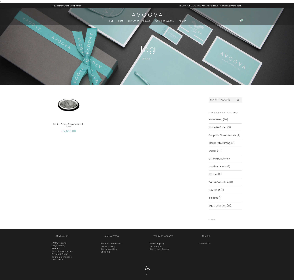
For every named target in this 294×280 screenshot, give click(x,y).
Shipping (105, 251)
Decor (212, 151)
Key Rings (214, 190)
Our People (155, 246)
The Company (157, 243)
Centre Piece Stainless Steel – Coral (68, 125)
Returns (56, 248)
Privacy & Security (61, 254)
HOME (110, 21)
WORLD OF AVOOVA (164, 21)
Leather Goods (218, 166)
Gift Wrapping (108, 246)
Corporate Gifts (109, 249)
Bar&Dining (215, 119)
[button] (68, 105)
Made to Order (218, 127)
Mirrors (213, 174)
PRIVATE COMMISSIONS (139, 21)
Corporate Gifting (219, 143)
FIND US (182, 21)
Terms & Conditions (62, 256)
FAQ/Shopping (59, 242)
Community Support (160, 249)
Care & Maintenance (62, 251)
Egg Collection (217, 205)
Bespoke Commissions (222, 135)
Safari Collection (219, 182)
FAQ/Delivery (58, 245)
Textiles (213, 198)
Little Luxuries (217, 158)
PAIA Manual (58, 259)
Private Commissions (111, 243)
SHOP (120, 21)
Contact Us (204, 243)
